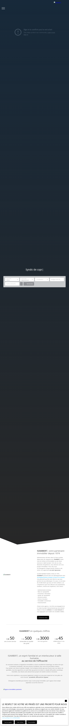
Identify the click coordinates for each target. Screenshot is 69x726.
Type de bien (23, 278)
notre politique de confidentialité (11, 718)
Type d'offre (8, 278)
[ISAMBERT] (60, 8)
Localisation (39, 279)
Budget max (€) (55, 279)
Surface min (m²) (11, 284)
